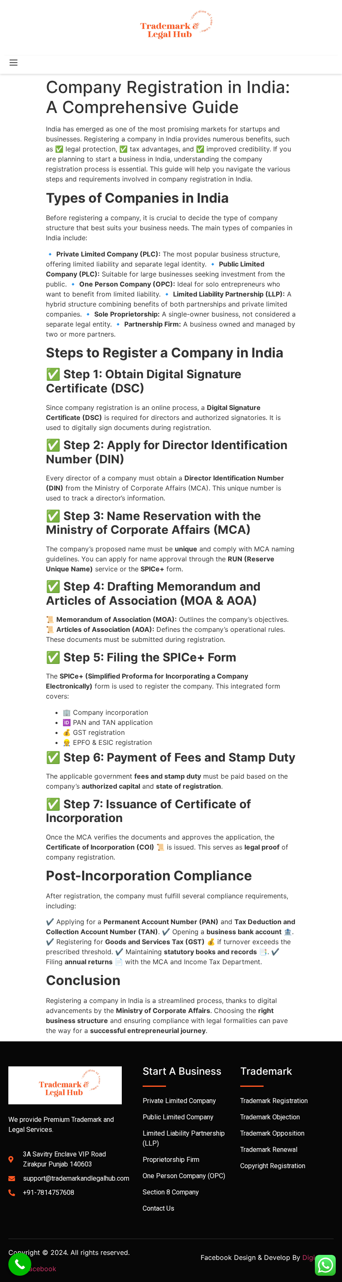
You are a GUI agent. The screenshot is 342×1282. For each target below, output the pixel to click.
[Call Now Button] (19, 1264)
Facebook (40, 1268)
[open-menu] (13, 64)
